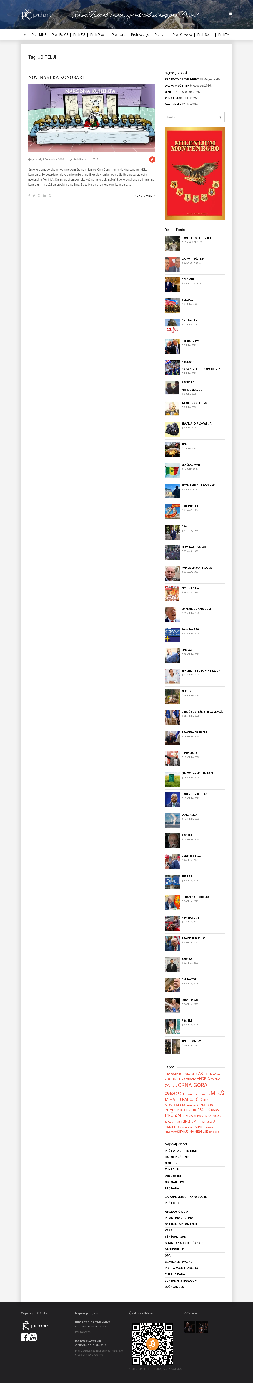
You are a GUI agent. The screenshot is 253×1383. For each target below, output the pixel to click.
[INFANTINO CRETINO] (172, 408)
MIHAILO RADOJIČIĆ (183, 1099)
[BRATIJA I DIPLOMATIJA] (172, 429)
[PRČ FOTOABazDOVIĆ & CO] (172, 387)
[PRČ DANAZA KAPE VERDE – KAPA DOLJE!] (172, 367)
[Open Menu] (230, 13)
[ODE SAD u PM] (172, 346)
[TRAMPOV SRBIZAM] (172, 738)
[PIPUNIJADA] (172, 758)
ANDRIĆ (203, 1079)
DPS (185, 1094)
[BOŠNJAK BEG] (172, 635)
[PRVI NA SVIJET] (172, 923)
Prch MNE (38, 35)
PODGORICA (183, 1110)
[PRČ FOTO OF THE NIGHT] (172, 243)
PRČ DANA (211, 1109)
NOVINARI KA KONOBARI (56, 77)
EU (190, 1093)
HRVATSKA (204, 1094)
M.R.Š (217, 1093)
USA (209, 1122)
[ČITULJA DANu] (172, 594)
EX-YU (195, 1094)
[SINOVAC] (172, 655)
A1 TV (194, 1074)
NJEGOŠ (207, 1105)
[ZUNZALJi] (172, 305)
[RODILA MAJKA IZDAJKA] (172, 573)
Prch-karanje (140, 35)
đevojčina (214, 1131)
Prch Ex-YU (60, 35)
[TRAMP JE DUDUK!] (172, 943)
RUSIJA (216, 1115)
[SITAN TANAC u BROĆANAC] (172, 491)
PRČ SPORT (190, 1115)
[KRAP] (172, 449)
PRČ (201, 1109)
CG (167, 1085)
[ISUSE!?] (172, 696)
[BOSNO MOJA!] (172, 1005)
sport (174, 1122)
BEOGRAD (215, 1079)
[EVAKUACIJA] (172, 820)
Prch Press (98, 35)
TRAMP (201, 1122)
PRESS (194, 1110)
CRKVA (174, 1086)
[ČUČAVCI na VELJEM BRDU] (172, 779)
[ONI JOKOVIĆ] (172, 985)
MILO (205, 1100)
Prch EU (79, 35)
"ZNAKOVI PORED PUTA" (178, 1074)
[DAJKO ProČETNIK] (172, 264)
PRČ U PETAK (204, 1116)
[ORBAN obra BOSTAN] (172, 799)
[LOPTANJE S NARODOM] (172, 614)
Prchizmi (160, 35)
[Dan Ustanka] (172, 326)
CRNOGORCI (173, 1094)
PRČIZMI (173, 1115)
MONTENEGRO (176, 1105)
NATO (190, 1105)
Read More (143, 196)
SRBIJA (190, 1121)
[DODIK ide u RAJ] (172, 861)
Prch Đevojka (182, 35)
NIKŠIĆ (196, 1105)
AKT (201, 1073)
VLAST (191, 1127)
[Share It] (29, 195)
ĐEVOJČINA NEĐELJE (192, 1131)
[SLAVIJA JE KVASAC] (172, 552)
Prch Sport (205, 35)
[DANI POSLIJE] (172, 511)
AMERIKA (178, 1079)
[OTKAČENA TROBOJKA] (172, 902)
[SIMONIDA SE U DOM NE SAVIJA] (172, 676)
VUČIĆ (199, 1127)
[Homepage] (39, 14)
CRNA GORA (193, 1085)
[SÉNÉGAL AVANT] (172, 470)
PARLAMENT (171, 1110)
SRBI (179, 1122)
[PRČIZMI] (172, 841)
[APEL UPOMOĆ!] (172, 1046)
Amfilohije (190, 1079)
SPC (168, 1122)
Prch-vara (119, 35)
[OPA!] (172, 532)
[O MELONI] (172, 284)
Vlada (183, 1127)
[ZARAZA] (172, 964)
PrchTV (223, 35)
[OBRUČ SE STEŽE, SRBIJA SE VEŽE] (172, 717)
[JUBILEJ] (172, 882)
